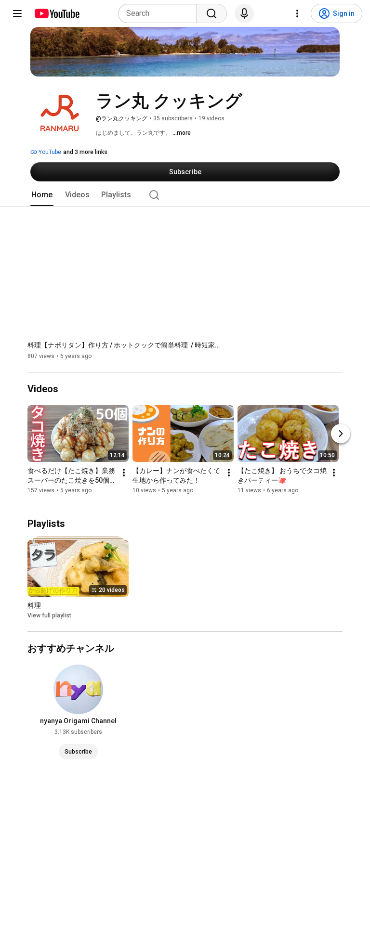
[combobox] (160, 13)
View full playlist (49, 615)
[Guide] (17, 13)
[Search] (211, 13)
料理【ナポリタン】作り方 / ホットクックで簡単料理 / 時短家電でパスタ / (124, 345)
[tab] (41, 194)
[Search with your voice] (244, 13)
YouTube (49, 152)
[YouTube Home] (56, 13)
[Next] (340, 434)
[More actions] (123, 473)
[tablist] (185, 194)
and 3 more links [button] (85, 152)
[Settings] (297, 13)
